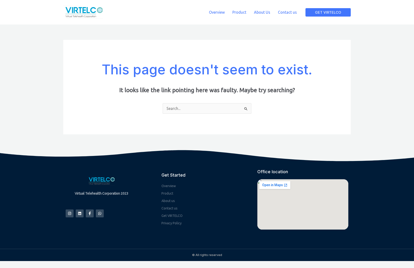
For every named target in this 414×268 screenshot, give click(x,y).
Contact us (287, 12)
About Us (262, 12)
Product (239, 12)
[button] (328, 12)
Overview (217, 12)
